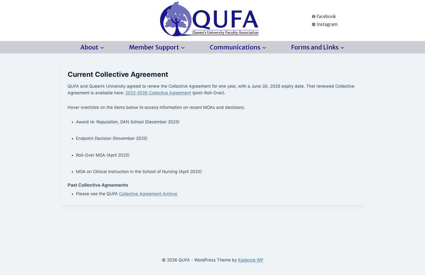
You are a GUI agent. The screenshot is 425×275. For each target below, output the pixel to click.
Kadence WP (250, 260)
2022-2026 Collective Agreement (158, 92)
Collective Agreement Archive (148, 193)
